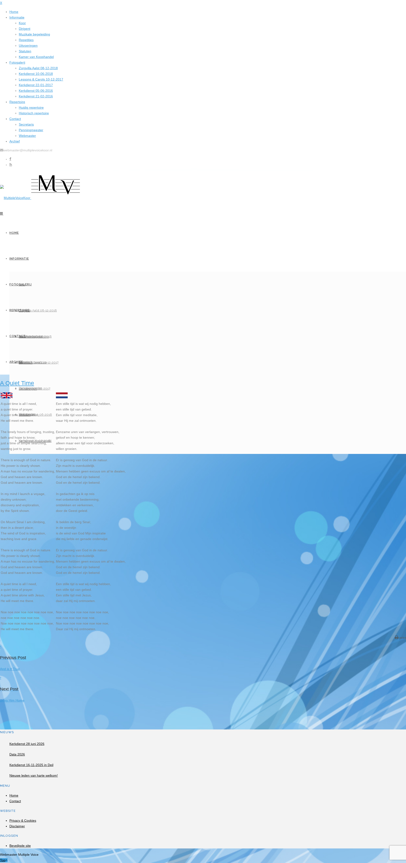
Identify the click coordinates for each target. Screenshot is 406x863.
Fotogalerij (17, 62)
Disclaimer (17, 826)
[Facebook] (10, 159)
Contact (15, 119)
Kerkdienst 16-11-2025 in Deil (31, 765)
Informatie (16, 17)
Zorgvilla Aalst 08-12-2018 (38, 68)
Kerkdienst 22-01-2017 (36, 85)
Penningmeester (31, 130)
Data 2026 (17, 754)
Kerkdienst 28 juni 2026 (26, 744)
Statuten (25, 51)
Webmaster (27, 136)
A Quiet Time (17, 383)
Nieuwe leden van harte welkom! (33, 775)
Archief (14, 141)
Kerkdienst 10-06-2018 (36, 74)
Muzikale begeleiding (34, 34)
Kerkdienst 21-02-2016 (36, 96)
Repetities (26, 40)
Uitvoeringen (28, 45)
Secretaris (26, 124)
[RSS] (10, 165)
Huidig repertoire (31, 107)
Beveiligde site (20, 846)
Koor (22, 23)
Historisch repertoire (34, 113)
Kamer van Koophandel (36, 57)
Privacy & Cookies (22, 820)
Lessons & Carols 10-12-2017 (41, 79)
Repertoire (17, 102)
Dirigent (24, 29)
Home (13, 12)
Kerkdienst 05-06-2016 (36, 90)
